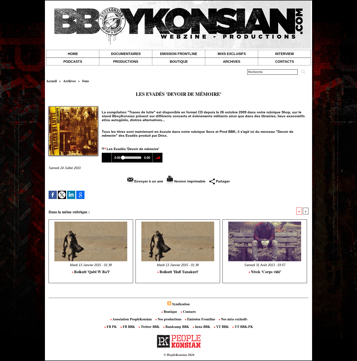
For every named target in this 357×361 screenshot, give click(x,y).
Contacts (189, 311)
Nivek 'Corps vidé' (265, 271)
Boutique (179, 61)
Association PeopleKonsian (132, 319)
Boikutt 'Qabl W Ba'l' (91, 271)
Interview (284, 54)
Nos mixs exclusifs (233, 319)
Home (73, 54)
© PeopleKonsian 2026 (179, 354)
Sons (85, 80)
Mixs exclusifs (232, 54)
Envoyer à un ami (148, 181)
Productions (125, 61)
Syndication (181, 304)
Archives (231, 61)
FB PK (112, 326)
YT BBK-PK (243, 326)
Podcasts (72, 61)
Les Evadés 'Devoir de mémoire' (133, 149)
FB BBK (129, 326)
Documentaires (126, 54)
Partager (222, 181)
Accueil (51, 80)
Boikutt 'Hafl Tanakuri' (178, 271)
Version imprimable (189, 181)
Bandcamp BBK (177, 326)
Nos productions (169, 319)
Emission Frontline (178, 54)
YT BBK (222, 326)
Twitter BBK (150, 326)
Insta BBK (202, 326)
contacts (284, 61)
